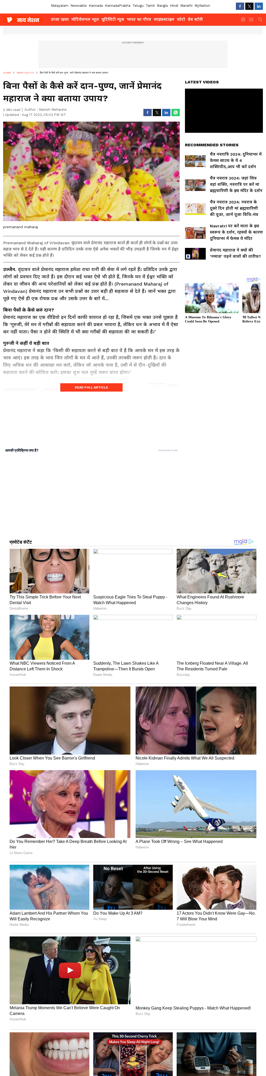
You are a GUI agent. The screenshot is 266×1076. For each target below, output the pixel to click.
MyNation (202, 6)
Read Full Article (91, 387)
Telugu (138, 6)
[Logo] (25, 19)
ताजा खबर (60, 19)
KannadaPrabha (117, 6)
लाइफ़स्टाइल (164, 19)
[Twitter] (249, 6)
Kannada (96, 6)
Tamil (150, 6)
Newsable (78, 6)
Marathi (186, 6)
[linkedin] (259, 6)
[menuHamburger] (251, 19)
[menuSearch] (260, 19)
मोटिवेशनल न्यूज (85, 19)
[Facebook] (240, 6)
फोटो (181, 19)
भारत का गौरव (139, 19)
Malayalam (59, 6)
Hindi (174, 6)
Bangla (162, 6)
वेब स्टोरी (195, 19)
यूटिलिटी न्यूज (113, 19)
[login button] (244, 19)
